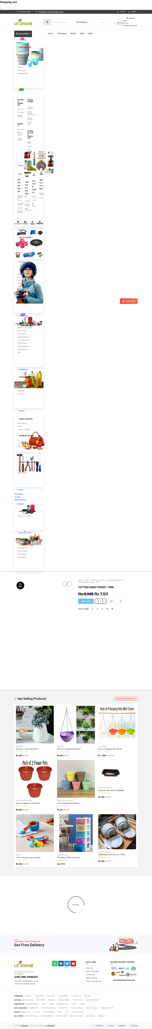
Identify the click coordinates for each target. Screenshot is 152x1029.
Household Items (62, 855)
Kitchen (21, 89)
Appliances (23, 315)
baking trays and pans (105, 788)
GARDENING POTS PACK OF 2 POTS (111, 855)
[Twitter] (67, 963)
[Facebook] (61, 963)
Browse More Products (126, 699)
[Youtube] (73, 963)
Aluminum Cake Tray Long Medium (111, 790)
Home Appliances (98, 580)
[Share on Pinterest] (107, 609)
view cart (125, 23)
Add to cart (86, 601)
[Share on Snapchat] (112, 609)
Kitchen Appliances (115, 580)
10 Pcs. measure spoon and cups (28, 857)
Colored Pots (102, 746)
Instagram (122, 1026)
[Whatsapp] (55, 963)
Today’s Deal (130, 301)
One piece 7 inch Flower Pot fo (27, 749)
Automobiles (18, 494)
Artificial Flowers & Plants (24, 800)
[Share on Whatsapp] (92, 609)
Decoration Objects (104, 852)
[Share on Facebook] (97, 609)
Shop (82, 33)
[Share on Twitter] (102, 609)
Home (50, 33)
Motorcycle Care (20, 500)
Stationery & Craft (25, 532)
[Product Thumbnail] (67, 584)
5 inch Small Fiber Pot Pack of (68, 803)
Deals (90, 33)
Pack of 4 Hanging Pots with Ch (110, 749)
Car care (17, 497)
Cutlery (18, 855)
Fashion (21, 411)
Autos (21, 490)
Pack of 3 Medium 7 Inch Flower (28, 803)
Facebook (99, 1026)
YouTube (134, 1026)
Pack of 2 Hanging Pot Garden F (69, 749)
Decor (21, 165)
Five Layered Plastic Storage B (68, 857)
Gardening (22, 39)
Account (132, 18)
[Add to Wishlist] (111, 601)
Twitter (110, 1026)
